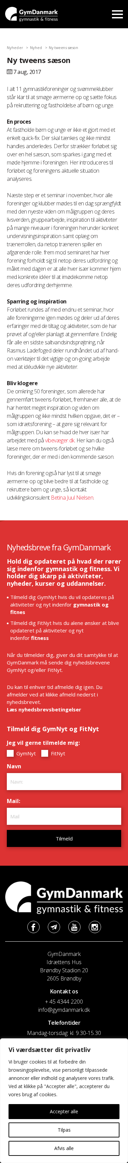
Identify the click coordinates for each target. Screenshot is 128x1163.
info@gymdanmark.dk (64, 1009)
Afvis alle (64, 1148)
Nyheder (15, 47)
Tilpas (64, 1130)
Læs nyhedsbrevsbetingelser (44, 709)
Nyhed (36, 47)
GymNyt (25, 753)
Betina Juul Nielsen (72, 497)
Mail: (15, 801)
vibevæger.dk (59, 440)
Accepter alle (64, 1111)
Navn (16, 766)
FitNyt (57, 753)
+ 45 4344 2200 (64, 1001)
